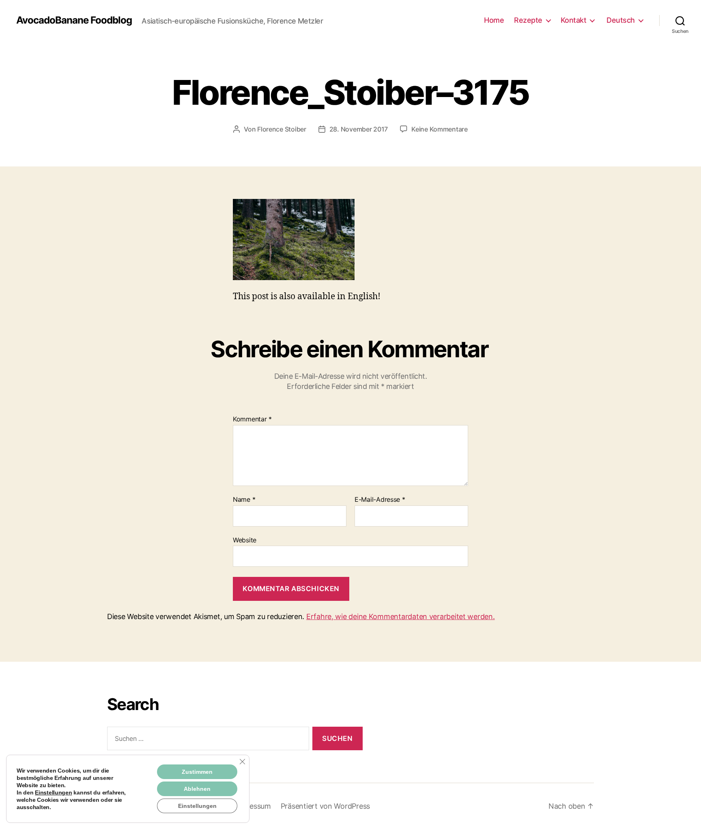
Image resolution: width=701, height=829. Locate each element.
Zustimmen (197, 772)
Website (244, 540)
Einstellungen (53, 792)
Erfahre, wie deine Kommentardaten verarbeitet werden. (400, 616)
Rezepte (528, 20)
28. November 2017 (358, 129)
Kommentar (252, 419)
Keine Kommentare (439, 129)
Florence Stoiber (281, 129)
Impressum (252, 806)
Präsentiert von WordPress (325, 806)
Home (494, 20)
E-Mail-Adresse (380, 499)
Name (244, 499)
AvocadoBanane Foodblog (74, 20)
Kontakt (574, 20)
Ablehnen (197, 789)
